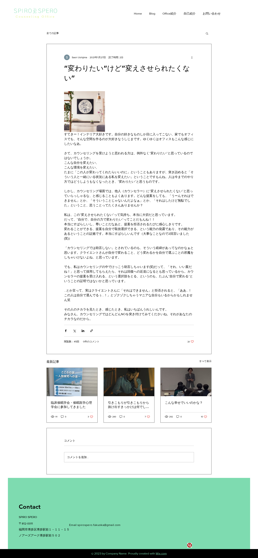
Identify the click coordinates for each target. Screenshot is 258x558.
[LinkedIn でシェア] (83, 330)
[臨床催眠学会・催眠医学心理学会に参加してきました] (72, 382)
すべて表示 (205, 361)
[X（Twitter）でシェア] (74, 330)
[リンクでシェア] (91, 330)
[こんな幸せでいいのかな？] (186, 382)
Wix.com (161, 553)
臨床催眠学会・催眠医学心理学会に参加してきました (71, 405)
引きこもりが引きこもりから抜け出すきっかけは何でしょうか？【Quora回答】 (128, 405)
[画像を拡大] (84, 111)
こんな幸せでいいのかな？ (184, 403)
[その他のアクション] (192, 57)
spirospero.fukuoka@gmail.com (99, 524)
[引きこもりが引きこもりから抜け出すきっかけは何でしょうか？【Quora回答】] (129, 382)
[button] (207, 33)
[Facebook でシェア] (65, 330)
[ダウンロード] (189, 545)
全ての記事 (53, 33)
